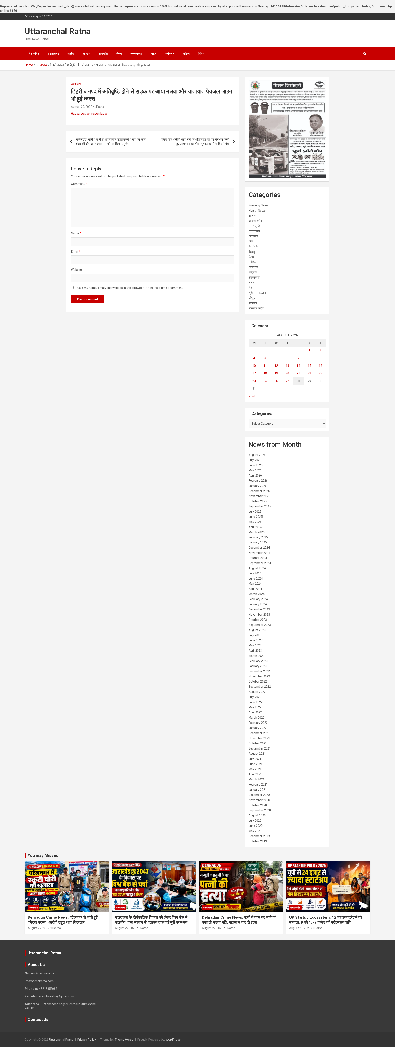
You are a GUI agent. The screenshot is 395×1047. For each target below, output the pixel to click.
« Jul (252, 396)
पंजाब (251, 257)
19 (276, 373)
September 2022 (260, 687)
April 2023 (255, 650)
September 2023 (260, 625)
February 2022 (258, 723)
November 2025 (259, 496)
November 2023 (259, 614)
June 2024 (256, 578)
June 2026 (256, 465)
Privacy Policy (86, 1039)
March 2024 (256, 594)
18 (265, 373)
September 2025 (260, 506)
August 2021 (257, 753)
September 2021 (260, 748)
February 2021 (258, 784)
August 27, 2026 (38, 928)
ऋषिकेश (253, 236)
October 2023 (258, 620)
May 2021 (255, 769)
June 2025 (256, 517)
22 (309, 373)
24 (254, 381)
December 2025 (259, 491)
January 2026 (258, 486)
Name (76, 233)
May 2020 (255, 831)
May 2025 (255, 522)
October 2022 (258, 681)
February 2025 (258, 537)
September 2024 (260, 563)
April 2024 (255, 589)
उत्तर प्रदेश (255, 226)
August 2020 (257, 815)
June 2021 (256, 764)
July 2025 (255, 511)
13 (287, 366)
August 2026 (257, 455)
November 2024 (259, 553)
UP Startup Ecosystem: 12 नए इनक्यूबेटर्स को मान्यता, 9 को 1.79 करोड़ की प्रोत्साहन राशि (325, 920)
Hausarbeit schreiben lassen (90, 113)
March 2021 (256, 779)
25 (265, 381)
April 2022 (255, 712)
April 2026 (255, 475)
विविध (201, 53)
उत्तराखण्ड (53, 53)
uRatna (99, 106)
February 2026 (258, 481)
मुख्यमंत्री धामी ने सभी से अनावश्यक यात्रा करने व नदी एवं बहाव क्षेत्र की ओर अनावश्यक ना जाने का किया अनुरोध (111, 142)
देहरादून (253, 252)
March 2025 (256, 532)
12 (276, 366)
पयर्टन (153, 53)
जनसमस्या (136, 53)
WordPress (173, 1039)
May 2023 (255, 645)
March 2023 (256, 656)
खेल (251, 241)
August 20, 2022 (81, 106)
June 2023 (256, 640)
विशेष (251, 288)
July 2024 (255, 573)
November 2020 (259, 800)
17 (254, 373)
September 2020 (260, 810)
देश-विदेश (34, 53)
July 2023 (255, 635)
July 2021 (255, 759)
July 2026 (255, 460)
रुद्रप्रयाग (254, 277)
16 (320, 366)
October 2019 (258, 841)
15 (309, 366)
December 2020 (259, 795)
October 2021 (258, 743)
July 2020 (255, 820)
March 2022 (256, 717)
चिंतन (119, 53)
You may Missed (43, 855)
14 (298, 366)
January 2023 (258, 666)
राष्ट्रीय (253, 272)
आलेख (70, 53)
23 (320, 373)
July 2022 (255, 697)
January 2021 (258, 790)
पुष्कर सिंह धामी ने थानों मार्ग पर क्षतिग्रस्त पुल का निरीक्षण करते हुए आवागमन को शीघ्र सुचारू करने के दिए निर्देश (195, 142)
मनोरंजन (169, 53)
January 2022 (258, 728)
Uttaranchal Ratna (58, 31)
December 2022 (259, 671)
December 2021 (259, 733)
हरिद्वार (252, 298)
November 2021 (259, 738)
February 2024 (258, 599)
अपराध (86, 53)
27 (287, 381)
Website (76, 270)
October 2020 (258, 805)
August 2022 (257, 692)
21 (298, 373)
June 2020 (256, 826)
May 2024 (255, 584)
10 (254, 366)
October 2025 (258, 501)
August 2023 (257, 630)
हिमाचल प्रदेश (256, 308)
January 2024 (258, 604)
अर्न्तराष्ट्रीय (255, 221)
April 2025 (255, 527)
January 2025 (258, 542)
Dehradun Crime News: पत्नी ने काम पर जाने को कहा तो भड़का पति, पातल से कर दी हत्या (239, 920)
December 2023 (259, 609)
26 (276, 381)
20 (287, 373)
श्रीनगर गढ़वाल (257, 293)
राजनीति (103, 53)
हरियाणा (253, 303)
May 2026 (255, 470)
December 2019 (259, 836)
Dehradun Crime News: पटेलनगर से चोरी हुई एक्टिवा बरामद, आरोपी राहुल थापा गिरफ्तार (63, 920)
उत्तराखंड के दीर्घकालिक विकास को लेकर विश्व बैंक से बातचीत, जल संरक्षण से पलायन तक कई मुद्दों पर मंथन (151, 920)
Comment (79, 184)
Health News (257, 210)
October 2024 (258, 558)
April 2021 (255, 774)
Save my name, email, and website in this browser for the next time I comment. (130, 288)
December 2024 (259, 547)
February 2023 (258, 661)
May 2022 (255, 707)
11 (265, 366)
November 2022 (259, 676)
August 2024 (257, 568)
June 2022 (256, 702)
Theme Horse (124, 1039)
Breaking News (258, 205)
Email (75, 251)
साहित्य (186, 53)
